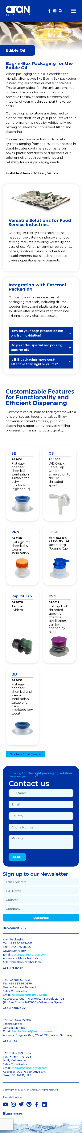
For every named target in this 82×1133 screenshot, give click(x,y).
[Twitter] (21, 1104)
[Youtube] (5, 1104)
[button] (60, 11)
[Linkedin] (55, 11)
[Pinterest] (29, 1104)
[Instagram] (13, 1104)
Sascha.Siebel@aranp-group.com (34, 1031)
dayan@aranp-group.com (29, 954)
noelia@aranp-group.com (29, 995)
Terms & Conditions (13, 1096)
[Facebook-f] (49, 11)
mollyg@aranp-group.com (29, 1068)
